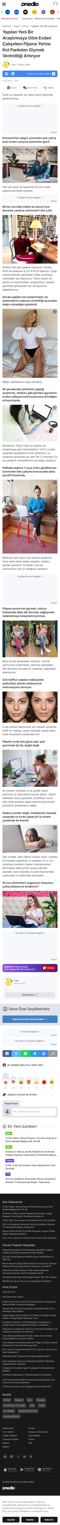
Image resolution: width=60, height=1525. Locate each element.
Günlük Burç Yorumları (14, 1405)
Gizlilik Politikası (9, 1435)
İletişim (5, 1446)
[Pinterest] (31, 1456)
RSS (30, 1443)
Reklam (5, 1443)
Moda (26, 26)
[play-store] (28, 1469)
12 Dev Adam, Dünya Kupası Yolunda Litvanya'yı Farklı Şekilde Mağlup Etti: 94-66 (31, 1140)
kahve (45, 860)
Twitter (7, 1400)
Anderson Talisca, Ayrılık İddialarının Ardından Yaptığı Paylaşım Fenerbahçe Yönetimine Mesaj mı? (30, 1153)
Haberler (6, 26)
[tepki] (5, 1082)
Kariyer (31, 1428)
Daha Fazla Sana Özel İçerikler (28, 1019)
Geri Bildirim (8, 1432)
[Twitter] (18, 1456)
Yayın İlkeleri (34, 1435)
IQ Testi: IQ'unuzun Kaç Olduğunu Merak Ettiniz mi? (26, 1386)
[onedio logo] (28, 1488)
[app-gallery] (45, 1469)
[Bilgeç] (52, 12)
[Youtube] (24, 1456)
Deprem (19, 1400)
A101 (32, 1405)
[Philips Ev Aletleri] (7, 12)
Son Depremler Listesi (12, 1296)
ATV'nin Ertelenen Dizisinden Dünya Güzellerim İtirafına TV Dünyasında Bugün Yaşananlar (30, 1180)
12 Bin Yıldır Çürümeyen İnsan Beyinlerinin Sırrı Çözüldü (30, 1167)
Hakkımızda (7, 1428)
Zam (30, 1400)
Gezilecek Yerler (11, 1416)
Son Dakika (9, 1411)
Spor (9, 1133)
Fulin (20, 64)
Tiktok (42, 1405)
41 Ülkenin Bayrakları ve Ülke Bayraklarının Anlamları (26, 1374)
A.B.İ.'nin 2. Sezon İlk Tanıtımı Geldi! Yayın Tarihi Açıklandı (29, 1238)
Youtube (41, 1400)
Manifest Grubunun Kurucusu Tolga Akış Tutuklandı (26, 1281)
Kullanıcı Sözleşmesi (38, 1432)
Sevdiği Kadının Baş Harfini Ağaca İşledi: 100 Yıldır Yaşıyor (29, 1277)
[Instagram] (5, 1456)
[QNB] (34, 12)
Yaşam (17, 26)
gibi (51, 860)
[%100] (25, 12)
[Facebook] (11, 1456)
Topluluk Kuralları (10, 1439)
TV (8, 1174)
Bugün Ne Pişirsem (28, 1411)
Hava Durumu (8, 1292)
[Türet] (43, 12)
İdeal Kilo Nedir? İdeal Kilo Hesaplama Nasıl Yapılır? (26, 1356)
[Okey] (16, 12)
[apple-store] (10, 1469)
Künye (31, 1439)
